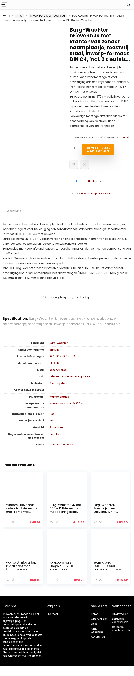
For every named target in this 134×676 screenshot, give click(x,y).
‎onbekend (56, 434)
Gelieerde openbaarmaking (122, 628)
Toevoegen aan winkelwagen (97, 149)
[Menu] (4, 4)
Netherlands (92, 181)
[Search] (128, 4)
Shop (19, 15)
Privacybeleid (120, 614)
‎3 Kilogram (56, 427)
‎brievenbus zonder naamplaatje (70, 376)
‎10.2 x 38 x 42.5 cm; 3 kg (64, 356)
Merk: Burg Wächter (62, 444)
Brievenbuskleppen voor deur (48, 15)
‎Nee (52, 414)
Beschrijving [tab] (14, 210)
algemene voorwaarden (120, 620)
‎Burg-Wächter (59, 343)
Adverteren (98, 636)
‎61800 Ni (54, 349)
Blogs (94, 624)
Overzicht (52, 614)
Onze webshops (97, 630)
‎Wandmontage (59, 396)
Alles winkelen (99, 619)
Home (6, 15)
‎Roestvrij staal (58, 370)
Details (125, 137)
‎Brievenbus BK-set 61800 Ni (66, 403)
